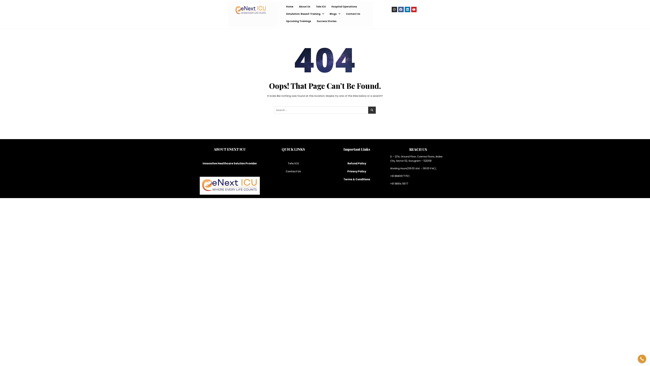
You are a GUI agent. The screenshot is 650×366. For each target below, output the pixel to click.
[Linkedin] (407, 9)
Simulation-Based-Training (303, 14)
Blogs (333, 14)
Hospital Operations (344, 6)
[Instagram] (394, 9)
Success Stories (327, 21)
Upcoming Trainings (298, 21)
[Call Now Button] (642, 359)
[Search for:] (325, 110)
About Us (304, 6)
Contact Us (353, 14)
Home (289, 6)
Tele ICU (321, 6)
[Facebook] (401, 9)
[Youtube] (414, 9)
